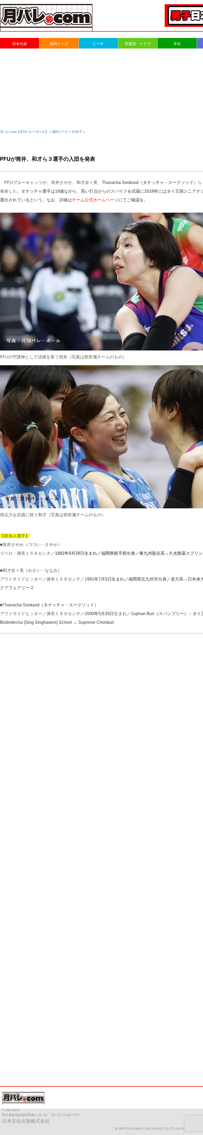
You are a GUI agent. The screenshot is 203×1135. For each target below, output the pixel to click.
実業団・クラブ (138, 43)
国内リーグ (59, 43)
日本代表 (19, 43)
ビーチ (98, 43)
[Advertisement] (101, 88)
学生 (177, 43)
